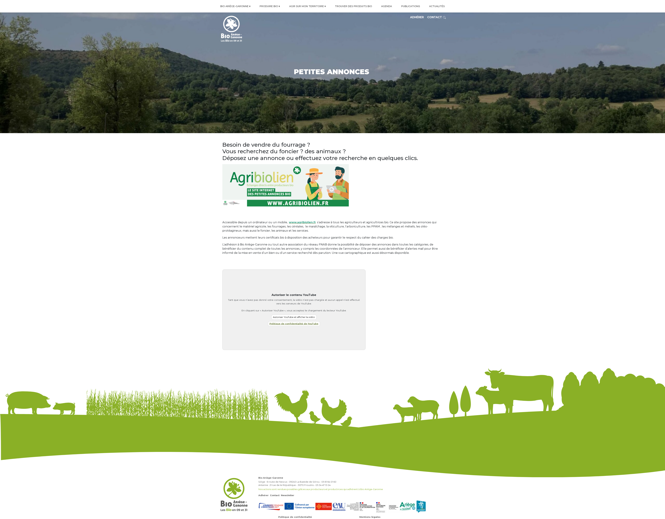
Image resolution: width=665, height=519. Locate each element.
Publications (410, 6)
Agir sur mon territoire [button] (306, 6)
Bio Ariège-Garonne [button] (234, 6)
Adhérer (417, 17)
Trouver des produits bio (353, 6)
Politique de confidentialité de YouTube (293, 323)
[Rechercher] (444, 17)
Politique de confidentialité (295, 517)
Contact (434, 17)
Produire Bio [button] (269, 6)
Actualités (437, 6)
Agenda (386, 6)
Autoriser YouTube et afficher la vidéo (294, 317)
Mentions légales (369, 517)
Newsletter (287, 495)
